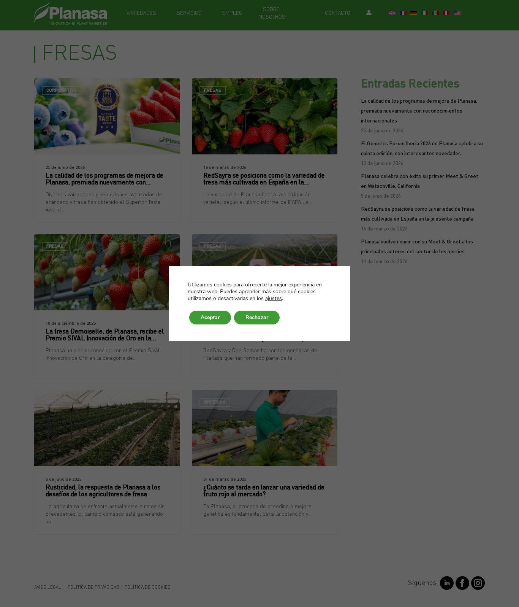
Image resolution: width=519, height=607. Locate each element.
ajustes (273, 298)
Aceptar (210, 317)
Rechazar (256, 317)
